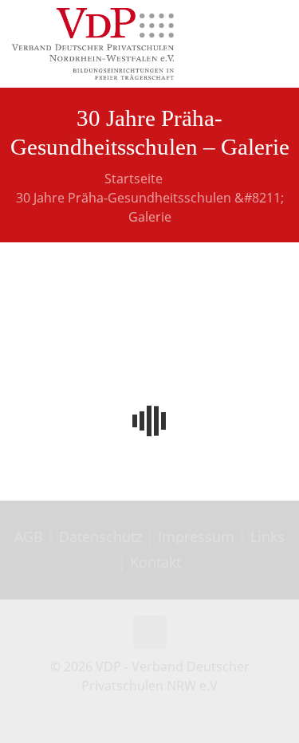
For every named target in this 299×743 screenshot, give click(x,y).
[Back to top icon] (150, 632)
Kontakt (155, 562)
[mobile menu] (277, 23)
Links (267, 536)
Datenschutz (102, 536)
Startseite (133, 178)
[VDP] (93, 44)
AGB (30, 536)
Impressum (196, 536)
